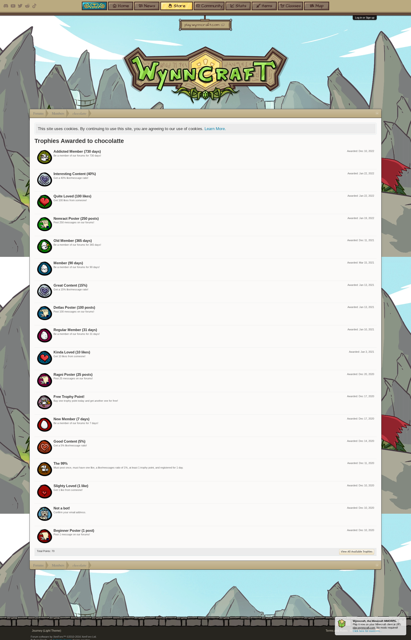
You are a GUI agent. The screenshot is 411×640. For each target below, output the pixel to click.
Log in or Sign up (364, 17)
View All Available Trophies (356, 551)
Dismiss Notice (403, 620)
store (179, 6)
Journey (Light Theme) (46, 630)
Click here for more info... (367, 631)
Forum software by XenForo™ (64, 636)
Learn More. (215, 128)
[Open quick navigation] (377, 113)
